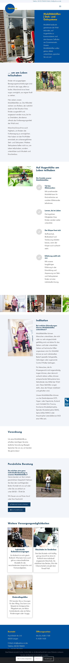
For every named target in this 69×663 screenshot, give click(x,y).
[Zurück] (4, 303)
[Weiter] (65, 303)
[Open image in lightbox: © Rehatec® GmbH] (43, 310)
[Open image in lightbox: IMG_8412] (59, 310)
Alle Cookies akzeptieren (24, 659)
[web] (11, 8)
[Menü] (60, 6)
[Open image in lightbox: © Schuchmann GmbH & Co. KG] (24, 310)
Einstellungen (48, 659)
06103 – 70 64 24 (18, 492)
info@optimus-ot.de (20, 643)
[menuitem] (60, 6)
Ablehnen (38, 659)
